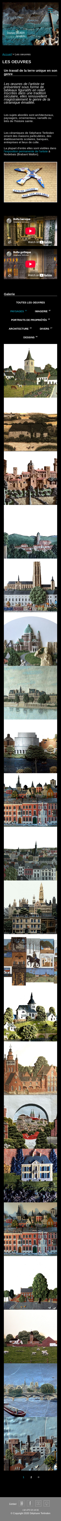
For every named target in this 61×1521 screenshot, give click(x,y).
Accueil (7, 54)
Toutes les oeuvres (30, 302)
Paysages (18, 311)
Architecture (20, 328)
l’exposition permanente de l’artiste (26, 151)
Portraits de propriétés (30, 319)
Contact (12, 1504)
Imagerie (43, 311)
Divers (46, 328)
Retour (9, 41)
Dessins (30, 337)
